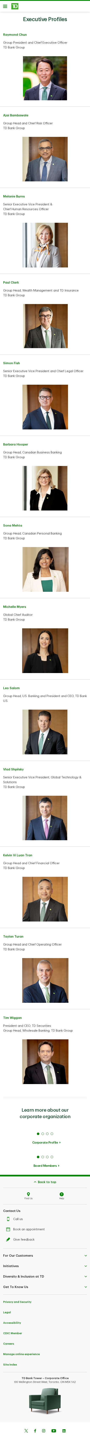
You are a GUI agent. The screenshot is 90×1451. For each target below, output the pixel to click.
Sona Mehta (12, 525)
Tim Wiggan (12, 1018)
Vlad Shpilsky (13, 769)
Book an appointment (29, 1229)
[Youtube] (53, 1431)
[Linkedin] (64, 1431)
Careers (8, 1343)
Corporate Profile (45, 1142)
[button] (45, 1256)
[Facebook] (35, 1431)
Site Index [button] (10, 1364)
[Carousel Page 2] (42, 1134)
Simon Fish (11, 363)
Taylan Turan (13, 936)
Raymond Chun (15, 34)
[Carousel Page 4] (52, 1134)
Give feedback (24, 1239)
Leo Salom (11, 688)
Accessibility (12, 1322)
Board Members (45, 1165)
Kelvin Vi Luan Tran (17, 855)
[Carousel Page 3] (47, 1134)
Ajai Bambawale (15, 115)
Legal (7, 1312)
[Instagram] (43, 1431)
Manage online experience (21, 1354)
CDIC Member (12, 1333)
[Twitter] (26, 1431)
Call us (18, 1219)
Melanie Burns (14, 196)
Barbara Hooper (15, 444)
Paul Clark (11, 282)
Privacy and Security (17, 1302)
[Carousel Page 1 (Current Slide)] (38, 1134)
